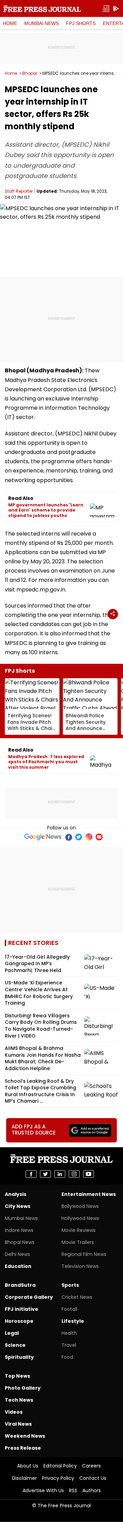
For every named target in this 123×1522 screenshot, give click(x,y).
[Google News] (43, 837)
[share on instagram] (74, 1174)
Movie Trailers (78, 1242)
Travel (69, 1345)
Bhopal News (20, 1242)
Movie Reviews (79, 1230)
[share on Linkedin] (59, 1174)
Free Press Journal (42, 8)
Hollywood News (80, 1218)
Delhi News (17, 1254)
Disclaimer (24, 1478)
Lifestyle (73, 1321)
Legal (12, 1333)
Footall (69, 1309)
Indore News (19, 1230)
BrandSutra (20, 1285)
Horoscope (19, 1321)
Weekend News (25, 1436)
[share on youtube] (88, 1174)
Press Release (23, 1448)
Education (18, 1266)
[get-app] (116, 8)
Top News (17, 1376)
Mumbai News (41, 23)
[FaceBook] (68, 837)
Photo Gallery (23, 1388)
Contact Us (92, 1478)
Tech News (19, 1400)
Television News (80, 1266)
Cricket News (77, 1297)
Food (67, 1357)
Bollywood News (80, 1206)
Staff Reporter (19, 191)
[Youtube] (99, 837)
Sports (70, 1285)
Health (69, 1333)
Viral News (18, 1424)
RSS (73, 1490)
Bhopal (29, 73)
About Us (27, 1465)
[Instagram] (88, 837)
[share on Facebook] (31, 1174)
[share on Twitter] (45, 1174)
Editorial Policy (60, 1465)
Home (10, 23)
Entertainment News (89, 1194)
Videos (14, 1412)
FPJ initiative (21, 1309)
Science (15, 1345)
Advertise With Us (43, 1490)
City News (17, 1206)
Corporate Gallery (29, 1297)
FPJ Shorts (81, 23)
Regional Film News (84, 1254)
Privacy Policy (58, 1478)
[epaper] (105, 8)
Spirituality (19, 1357)
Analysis (15, 1194)
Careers (91, 1465)
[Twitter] (78, 837)
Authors (91, 1490)
